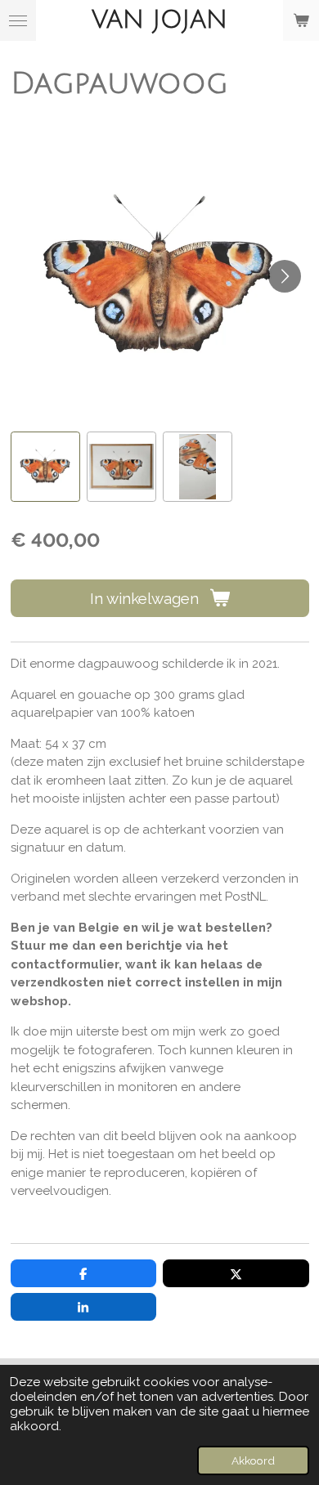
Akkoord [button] (253, 1460)
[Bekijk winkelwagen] (301, 20)
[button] (45, 466)
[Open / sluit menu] (18, 20)
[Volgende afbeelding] (284, 276)
